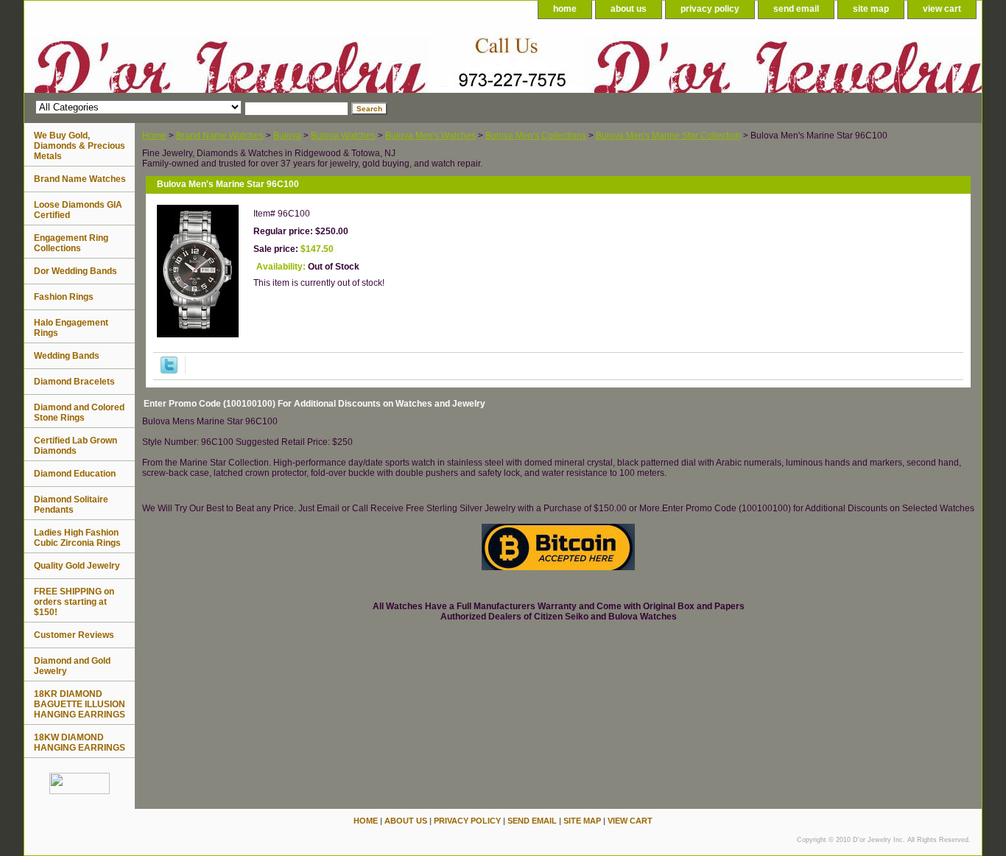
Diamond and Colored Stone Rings (79, 412)
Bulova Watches (343, 135)
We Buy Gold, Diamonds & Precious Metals (79, 145)
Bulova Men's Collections (535, 135)
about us (629, 9)
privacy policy (709, 9)
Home (154, 135)
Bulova (287, 135)
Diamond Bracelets (74, 381)
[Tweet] (169, 370)
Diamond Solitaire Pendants (71, 504)
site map (871, 9)
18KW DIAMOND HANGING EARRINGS (79, 742)
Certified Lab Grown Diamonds (75, 445)
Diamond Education (75, 474)
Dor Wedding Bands (75, 271)
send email (796, 9)
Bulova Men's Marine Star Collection (668, 135)
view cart (942, 9)
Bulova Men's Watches (430, 135)
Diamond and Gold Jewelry (72, 666)
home (565, 9)
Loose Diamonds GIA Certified (78, 210)
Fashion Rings (64, 297)
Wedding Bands (66, 356)
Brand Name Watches (220, 135)
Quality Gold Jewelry (77, 566)
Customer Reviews (74, 635)
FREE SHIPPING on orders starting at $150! (74, 601)
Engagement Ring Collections (71, 243)
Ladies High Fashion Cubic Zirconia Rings (77, 537)
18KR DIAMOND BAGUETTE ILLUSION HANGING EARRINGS (79, 704)
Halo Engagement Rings (71, 328)
